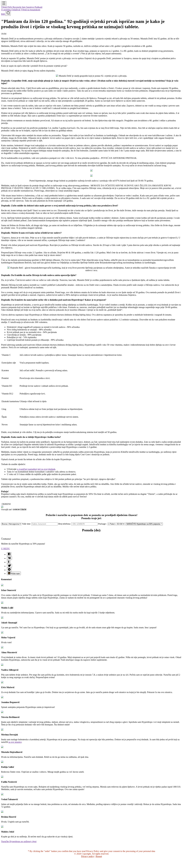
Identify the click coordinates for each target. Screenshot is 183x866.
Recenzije (17, 7)
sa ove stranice (15, 742)
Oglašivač (16, 9)
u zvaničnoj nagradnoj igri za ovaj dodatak (36, 469)
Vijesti (4, 7)
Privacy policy (87, 856)
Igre (24, 7)
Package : (103, 524)
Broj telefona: (64, 524)
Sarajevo (30, 7)
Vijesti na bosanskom (30, 9)
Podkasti (38, 7)
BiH (3, 14)
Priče (10, 7)
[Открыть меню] (4, 3)
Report (99, 856)
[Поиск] (8, 13)
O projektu (6, 9)
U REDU (5, 548)
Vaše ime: (26, 524)
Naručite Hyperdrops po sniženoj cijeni (18, 841)
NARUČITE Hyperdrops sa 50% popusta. (144, 524)
